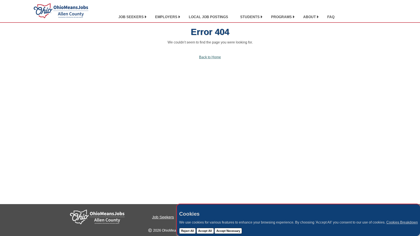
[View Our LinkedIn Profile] (366, 17)
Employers (166, 17)
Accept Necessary (228, 231)
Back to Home (210, 57)
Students (250, 17)
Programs (281, 17)
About (309, 17)
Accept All (205, 231)
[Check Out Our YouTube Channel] (383, 17)
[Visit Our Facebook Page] (372, 17)
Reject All (187, 231)
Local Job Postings (208, 17)
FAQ (330, 17)
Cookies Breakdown (402, 222)
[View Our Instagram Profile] (377, 17)
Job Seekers (131, 17)
